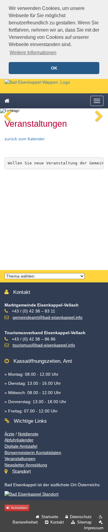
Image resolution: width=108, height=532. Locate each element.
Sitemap (84, 522)
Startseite (49, 517)
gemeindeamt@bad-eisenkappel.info (47, 317)
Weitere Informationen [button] (33, 52)
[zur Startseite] (37, 81)
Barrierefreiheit (25, 522)
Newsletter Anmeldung (25, 464)
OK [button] (54, 68)
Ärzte (9, 433)
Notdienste (28, 433)
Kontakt (57, 522)
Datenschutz (81, 517)
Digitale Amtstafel (20, 446)
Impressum (94, 528)
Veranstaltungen (19, 458)
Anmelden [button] (19, 508)
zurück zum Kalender (24, 138)
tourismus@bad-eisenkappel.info (44, 345)
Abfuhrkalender (19, 439)
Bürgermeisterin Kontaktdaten (32, 452)
